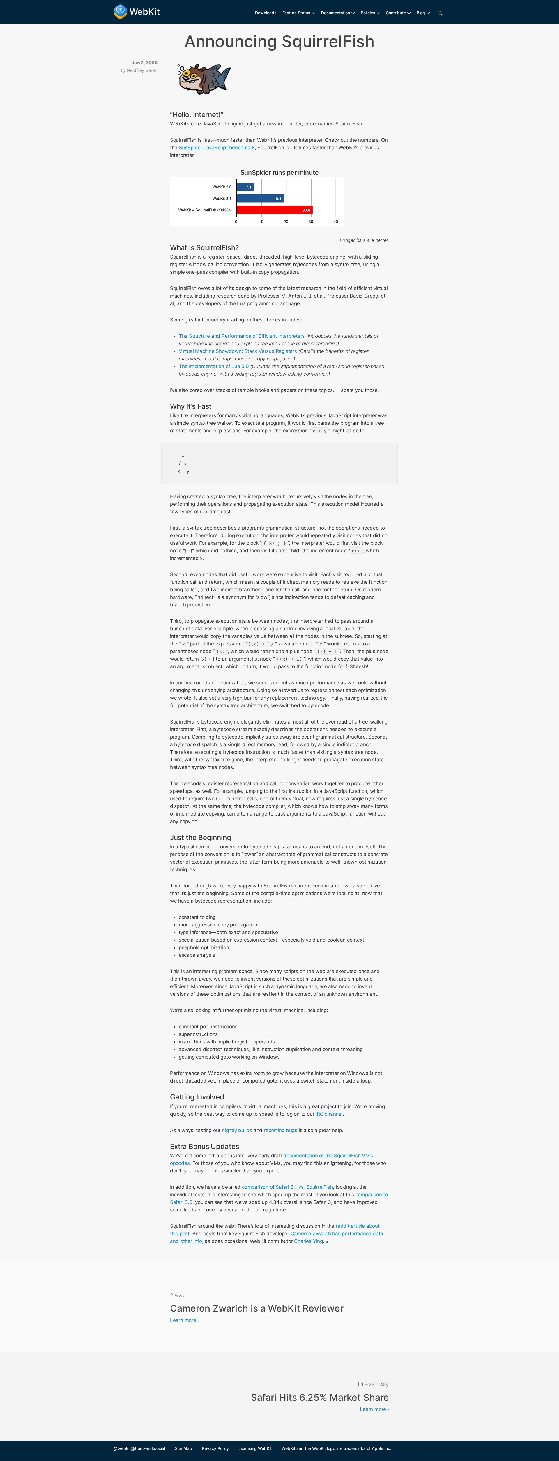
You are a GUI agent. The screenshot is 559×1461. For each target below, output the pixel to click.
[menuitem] (298, 13)
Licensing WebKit (255, 1448)
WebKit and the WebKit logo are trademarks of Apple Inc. (336, 1448)
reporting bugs (280, 1130)
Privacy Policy (215, 1448)
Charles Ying (308, 1241)
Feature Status (296, 12)
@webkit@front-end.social (139, 1448)
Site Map (183, 1448)
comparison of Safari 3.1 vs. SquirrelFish (287, 1187)
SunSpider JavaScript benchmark (217, 148)
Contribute (396, 12)
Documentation (335, 12)
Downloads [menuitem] (266, 12)
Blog (421, 12)
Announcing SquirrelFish (279, 41)
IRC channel (329, 1114)
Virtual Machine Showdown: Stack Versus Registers (238, 351)
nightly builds (237, 1130)
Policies (368, 12)
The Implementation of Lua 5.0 (214, 366)
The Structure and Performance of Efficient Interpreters (242, 336)
